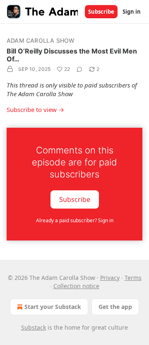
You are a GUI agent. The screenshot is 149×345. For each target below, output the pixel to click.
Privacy (110, 278)
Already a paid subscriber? (74, 220)
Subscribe (101, 11)
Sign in (132, 11)
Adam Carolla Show (40, 40)
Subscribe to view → (35, 109)
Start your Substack (52, 307)
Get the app (115, 307)
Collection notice (76, 286)
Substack (33, 327)
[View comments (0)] (79, 69)
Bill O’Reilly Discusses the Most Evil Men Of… (72, 55)
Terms (133, 278)
